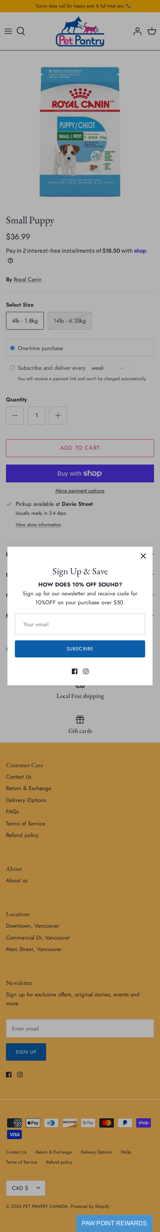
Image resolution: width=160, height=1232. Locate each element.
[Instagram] (86, 671)
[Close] (143, 556)
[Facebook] (74, 671)
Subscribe (80, 648)
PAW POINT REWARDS (114, 1223)
